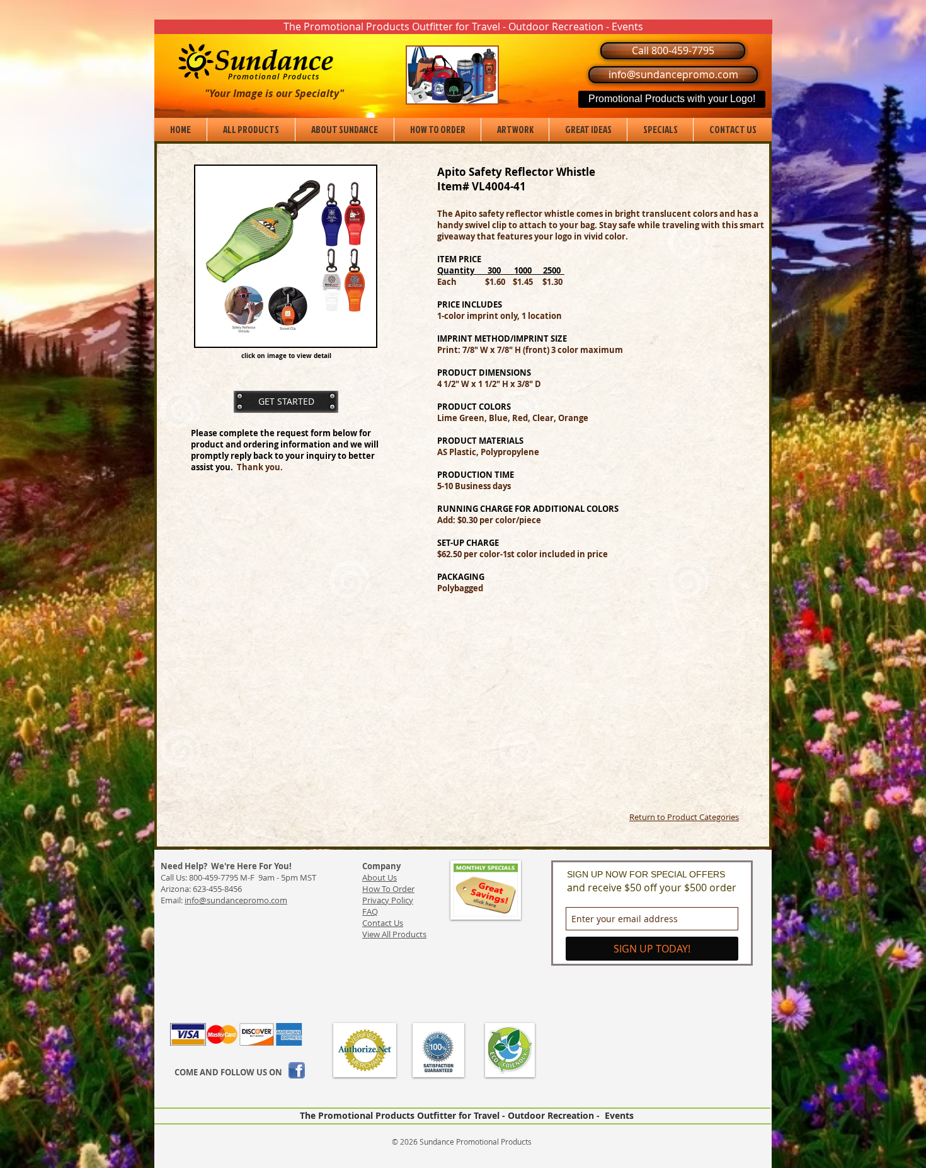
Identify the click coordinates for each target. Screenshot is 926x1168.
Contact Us (382, 922)
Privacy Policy (387, 900)
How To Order (388, 888)
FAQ (370, 911)
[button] (463, 27)
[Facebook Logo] (297, 1070)
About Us (379, 877)
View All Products (394, 934)
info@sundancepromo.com (236, 900)
